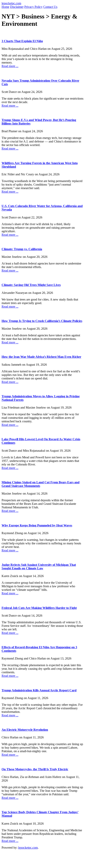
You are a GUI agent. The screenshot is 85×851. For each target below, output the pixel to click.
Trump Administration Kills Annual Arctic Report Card (39, 690)
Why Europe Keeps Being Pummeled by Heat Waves (37, 525)
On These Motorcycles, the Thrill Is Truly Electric (35, 769)
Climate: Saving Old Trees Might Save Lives (31, 285)
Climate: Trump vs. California (22, 249)
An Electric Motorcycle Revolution (25, 729)
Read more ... (10, 66)
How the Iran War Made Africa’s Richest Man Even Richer (41, 356)
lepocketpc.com (11, 3)
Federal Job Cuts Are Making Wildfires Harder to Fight (39, 608)
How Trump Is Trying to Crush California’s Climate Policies (42, 321)
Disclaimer (17, 6)
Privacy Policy (33, 6)
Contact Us (50, 6)
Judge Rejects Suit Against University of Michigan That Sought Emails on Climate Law (39, 566)
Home (5, 6)
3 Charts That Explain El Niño (22, 41)
